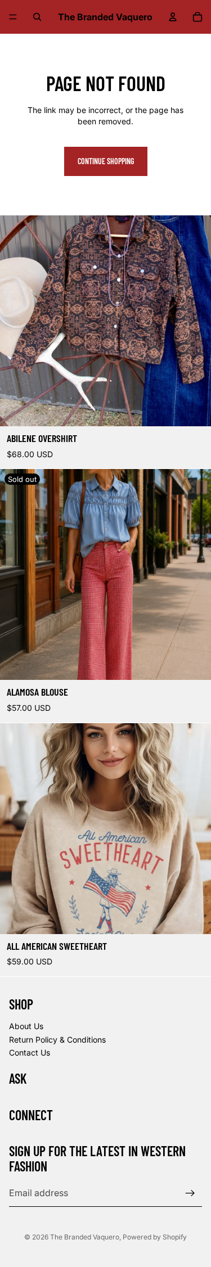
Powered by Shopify (155, 1237)
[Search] (37, 16)
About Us (26, 1026)
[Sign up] (190, 1193)
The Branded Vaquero (84, 1237)
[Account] (172, 16)
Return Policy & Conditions (57, 1039)
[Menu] (13, 17)
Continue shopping (106, 161)
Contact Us (29, 1053)
